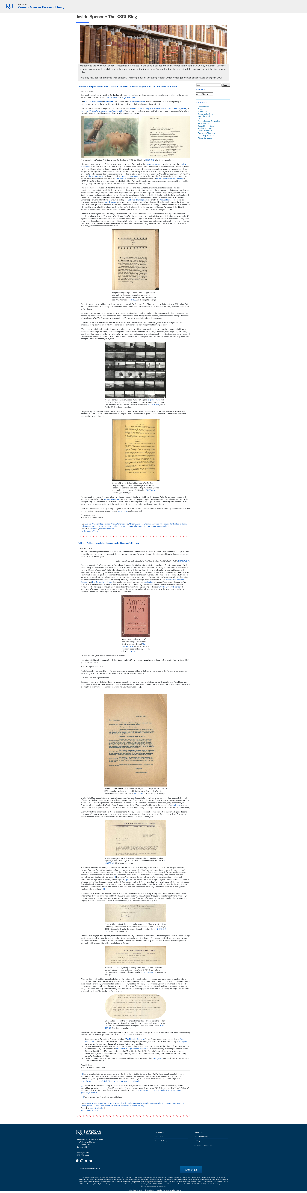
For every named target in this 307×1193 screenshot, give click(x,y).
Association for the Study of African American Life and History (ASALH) (157, 108)
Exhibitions (93, 528)
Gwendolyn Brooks (141, 1103)
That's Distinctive (205, 130)
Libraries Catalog (160, 1141)
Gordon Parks (111, 97)
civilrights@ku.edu (151, 1182)
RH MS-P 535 (153, 404)
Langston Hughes (128, 97)
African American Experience (97, 523)
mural (130, 176)
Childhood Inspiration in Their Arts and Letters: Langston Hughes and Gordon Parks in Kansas (127, 86)
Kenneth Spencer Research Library (41, 7)
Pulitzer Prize (98, 1105)
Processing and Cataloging (209, 121)
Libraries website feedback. (90, 1168)
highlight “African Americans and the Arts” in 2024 (102, 110)
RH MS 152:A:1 (184, 560)
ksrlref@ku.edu (83, 1152)
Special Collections (206, 125)
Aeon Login (158, 1136)
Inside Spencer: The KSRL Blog (107, 16)
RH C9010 (149, 159)
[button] (191, 1169)
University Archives (206, 135)
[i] (115, 877)
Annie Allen (114, 1103)
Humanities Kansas (137, 101)
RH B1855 (132, 299)
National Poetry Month (175, 1103)
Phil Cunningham (126, 526)
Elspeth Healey (126, 1103)
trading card (157, 1058)
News (200, 118)
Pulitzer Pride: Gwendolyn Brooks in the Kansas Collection (108, 543)
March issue (176, 805)
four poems (184, 1041)
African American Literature (140, 523)
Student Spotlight (205, 128)
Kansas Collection (111, 499)
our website (123, 510)
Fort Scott (108, 101)
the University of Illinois (102, 582)
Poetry (83, 1105)
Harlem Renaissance (154, 164)
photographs (139, 526)
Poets (89, 1105)
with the (169, 586)
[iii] (103, 889)
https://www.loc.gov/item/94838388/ (132, 1048)
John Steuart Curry (95, 176)
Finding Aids (198, 1132)
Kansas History (96, 526)
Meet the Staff (204, 116)
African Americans (161, 523)
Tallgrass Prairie (153, 399)
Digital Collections (201, 1136)
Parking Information (201, 1141)
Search (226, 85)
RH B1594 (131, 651)
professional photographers (157, 526)
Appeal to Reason (167, 199)
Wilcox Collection (205, 137)
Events (200, 109)
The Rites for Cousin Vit (135, 1039)
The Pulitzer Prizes (133, 645)
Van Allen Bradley (137, 1105)
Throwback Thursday (206, 133)
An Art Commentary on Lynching (169, 178)
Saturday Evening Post (137, 199)
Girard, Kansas (110, 202)
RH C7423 (150, 490)
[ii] (127, 879)
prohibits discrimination (104, 1177)
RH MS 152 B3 (147, 972)
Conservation (203, 106)
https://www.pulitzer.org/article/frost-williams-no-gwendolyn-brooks (110, 1081)
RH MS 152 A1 (139, 793)
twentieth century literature (117, 1105)
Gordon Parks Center (93, 101)
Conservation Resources (203, 1145)
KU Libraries (22, 4)
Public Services (204, 123)
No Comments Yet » (89, 531)
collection (149, 582)
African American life (119, 523)
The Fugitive (121, 178)
